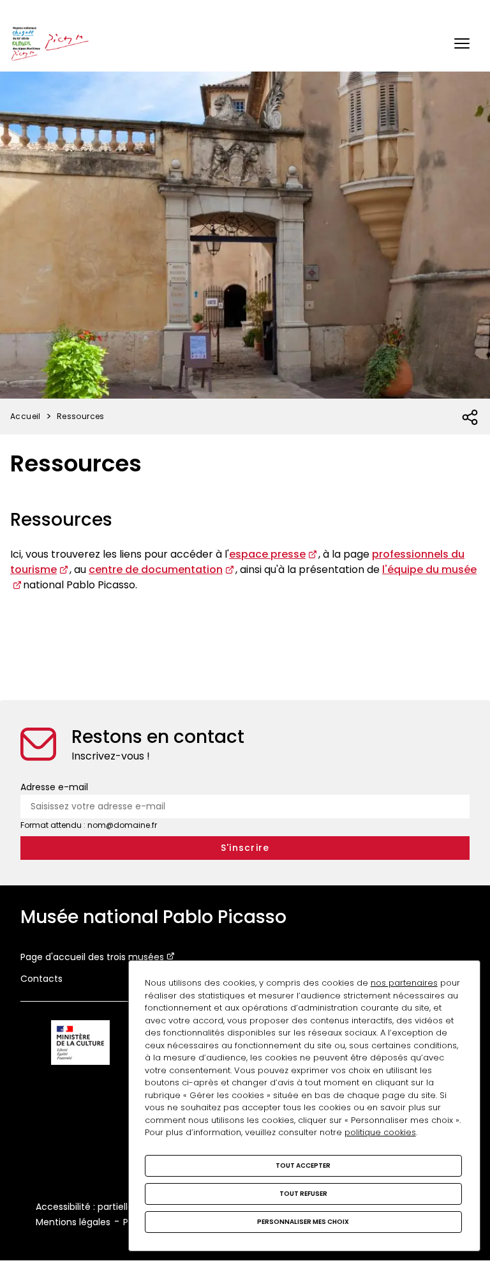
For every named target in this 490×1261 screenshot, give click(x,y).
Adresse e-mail (54, 787)
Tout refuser (303, 1193)
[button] (462, 43)
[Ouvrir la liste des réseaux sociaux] (470, 418)
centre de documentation (156, 569)
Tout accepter (303, 1165)
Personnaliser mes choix (303, 1222)
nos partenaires (404, 983)
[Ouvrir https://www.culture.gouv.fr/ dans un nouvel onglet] (80, 1044)
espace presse (267, 554)
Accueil (25, 416)
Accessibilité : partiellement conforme (121, 1206)
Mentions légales (73, 1222)
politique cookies (380, 1132)
